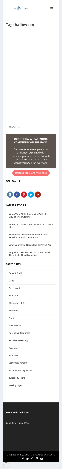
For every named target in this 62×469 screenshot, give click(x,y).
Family (12, 318)
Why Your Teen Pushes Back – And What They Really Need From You (29, 254)
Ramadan (14, 355)
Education (14, 295)
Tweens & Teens (17, 377)
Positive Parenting (18, 340)
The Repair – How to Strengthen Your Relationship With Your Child (28, 236)
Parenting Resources (19, 332)
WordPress (51, 455)
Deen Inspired (16, 288)
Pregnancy (14, 348)
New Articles (15, 325)
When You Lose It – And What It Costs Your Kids (31, 226)
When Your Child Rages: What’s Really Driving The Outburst (28, 215)
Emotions (14, 310)
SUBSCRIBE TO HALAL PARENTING (31, 173)
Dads (11, 280)
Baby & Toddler (17, 273)
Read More (18, 111)
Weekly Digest (16, 385)
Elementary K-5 (17, 303)
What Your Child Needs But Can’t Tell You (30, 244)
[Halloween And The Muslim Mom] (31, 46)
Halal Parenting (17, 75)
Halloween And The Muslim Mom (27, 69)
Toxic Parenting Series (20, 370)
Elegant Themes (26, 455)
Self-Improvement (18, 362)
